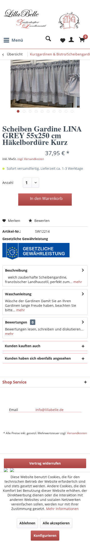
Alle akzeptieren (56, 523)
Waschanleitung (18, 294)
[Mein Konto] (70, 40)
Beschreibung (16, 270)
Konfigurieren (45, 535)
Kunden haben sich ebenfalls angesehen (38, 358)
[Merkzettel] (59, 40)
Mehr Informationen (62, 508)
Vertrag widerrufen (45, 463)
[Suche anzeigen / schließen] (47, 40)
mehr (77, 282)
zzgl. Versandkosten (30, 159)
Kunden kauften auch (22, 346)
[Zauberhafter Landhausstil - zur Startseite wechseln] (41, 22)
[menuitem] (12, 40)
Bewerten (41, 220)
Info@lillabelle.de (50, 409)
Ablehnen (27, 523)
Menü (17, 40)
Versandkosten (77, 433)
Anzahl (7, 182)
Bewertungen (16, 322)
